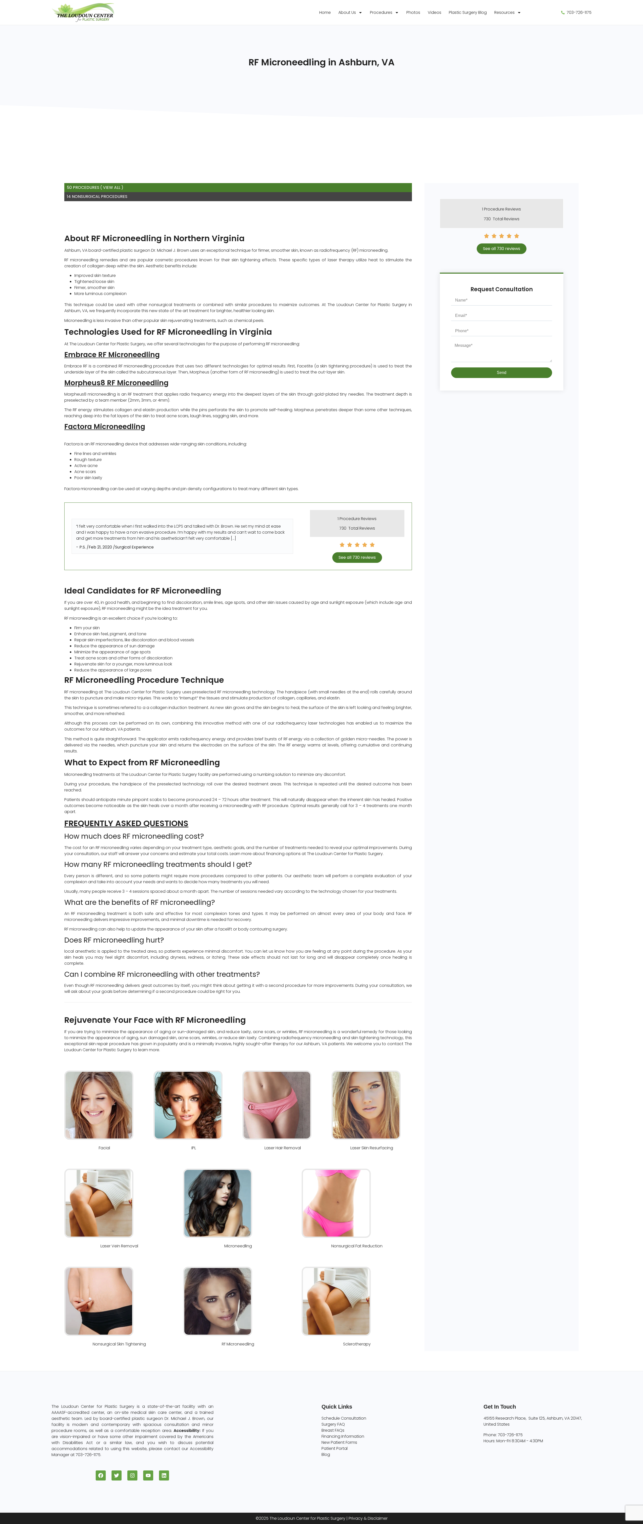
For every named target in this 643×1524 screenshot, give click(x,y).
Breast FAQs (333, 1430)
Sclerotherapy (357, 1344)
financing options (283, 854)
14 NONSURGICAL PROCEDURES (97, 196)
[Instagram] (132, 1475)
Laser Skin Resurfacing (371, 1148)
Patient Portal (335, 1448)
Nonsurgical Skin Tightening (119, 1344)
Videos (434, 12)
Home (325, 12)
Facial (104, 1148)
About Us (347, 12)
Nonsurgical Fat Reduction (357, 1246)
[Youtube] (148, 1475)
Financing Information (343, 1436)
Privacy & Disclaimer (368, 1518)
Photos (413, 12)
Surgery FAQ (333, 1424)
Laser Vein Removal (119, 1246)
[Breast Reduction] (119, 1203)
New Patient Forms (339, 1442)
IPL (193, 1148)
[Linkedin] (164, 1475)
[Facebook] (101, 1475)
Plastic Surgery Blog (468, 12)
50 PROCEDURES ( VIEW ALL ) (95, 187)
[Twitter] (117, 1475)
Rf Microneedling (238, 1344)
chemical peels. (249, 320)
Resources (504, 12)
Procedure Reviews (358, 519)
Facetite (305, 366)
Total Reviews (361, 528)
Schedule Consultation (344, 1418)
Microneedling (238, 1246)
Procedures (381, 12)
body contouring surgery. (263, 929)
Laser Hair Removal (282, 1148)
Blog (326, 1454)
